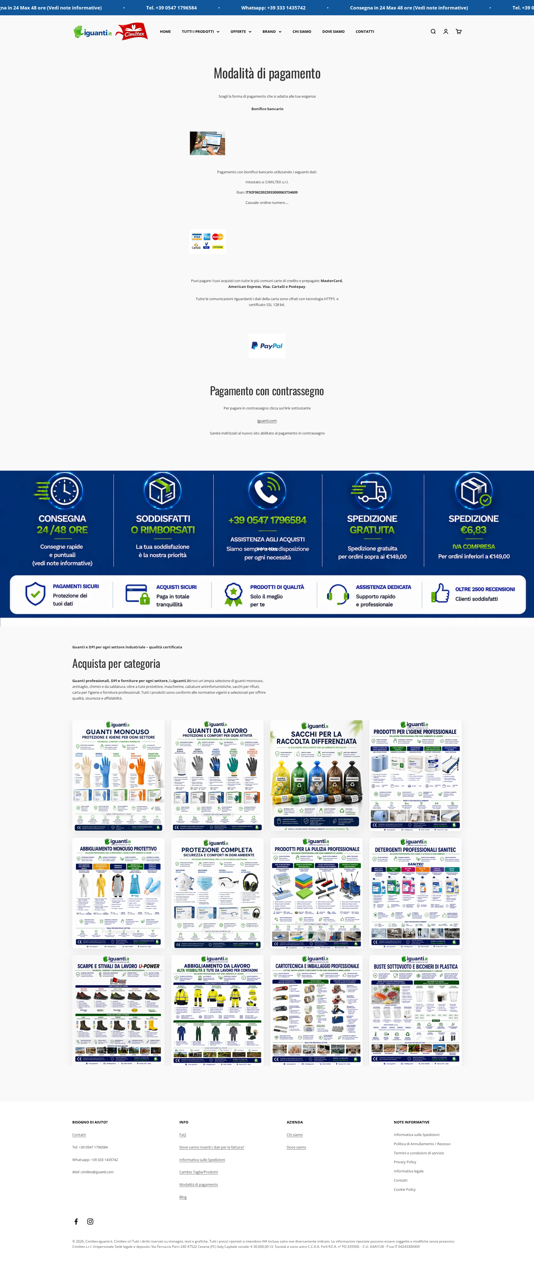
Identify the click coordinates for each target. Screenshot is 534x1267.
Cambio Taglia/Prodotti (198, 1171)
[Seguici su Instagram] (90, 1221)
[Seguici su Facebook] (76, 1221)
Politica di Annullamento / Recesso (422, 1143)
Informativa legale (409, 1171)
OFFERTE (238, 31)
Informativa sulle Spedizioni (202, 1159)
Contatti (79, 1134)
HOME (165, 31)
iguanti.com (267, 420)
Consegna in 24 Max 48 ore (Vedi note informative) (334, 7)
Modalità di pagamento (198, 1184)
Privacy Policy (405, 1161)
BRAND (269, 31)
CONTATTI (365, 31)
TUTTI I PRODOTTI (198, 31)
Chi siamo (295, 1134)
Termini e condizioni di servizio (419, 1152)
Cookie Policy (405, 1189)
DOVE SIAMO (333, 31)
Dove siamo (296, 1147)
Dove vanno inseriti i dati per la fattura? (211, 1147)
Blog (183, 1196)
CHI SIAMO (302, 31)
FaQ (182, 1134)
